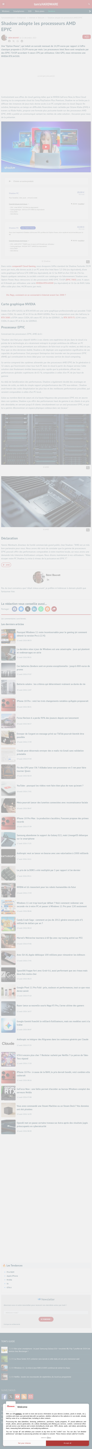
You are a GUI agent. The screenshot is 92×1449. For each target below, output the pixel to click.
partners (18, 1414)
